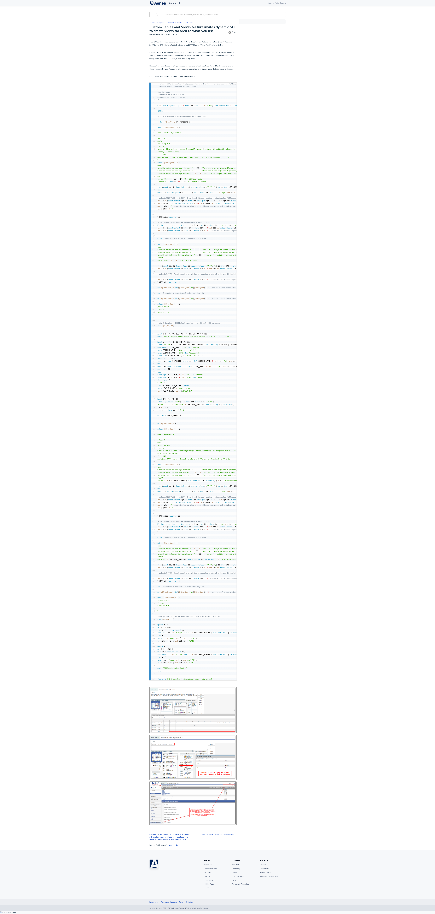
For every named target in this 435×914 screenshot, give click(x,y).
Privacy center (154, 902)
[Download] (213, 443)
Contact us (189, 902)
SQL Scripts (189, 23)
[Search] (156, 14)
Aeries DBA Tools (175, 23)
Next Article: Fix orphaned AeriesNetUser (218, 834)
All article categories (157, 23)
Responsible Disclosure (169, 902)
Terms (181, 902)
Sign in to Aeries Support (277, 3)
